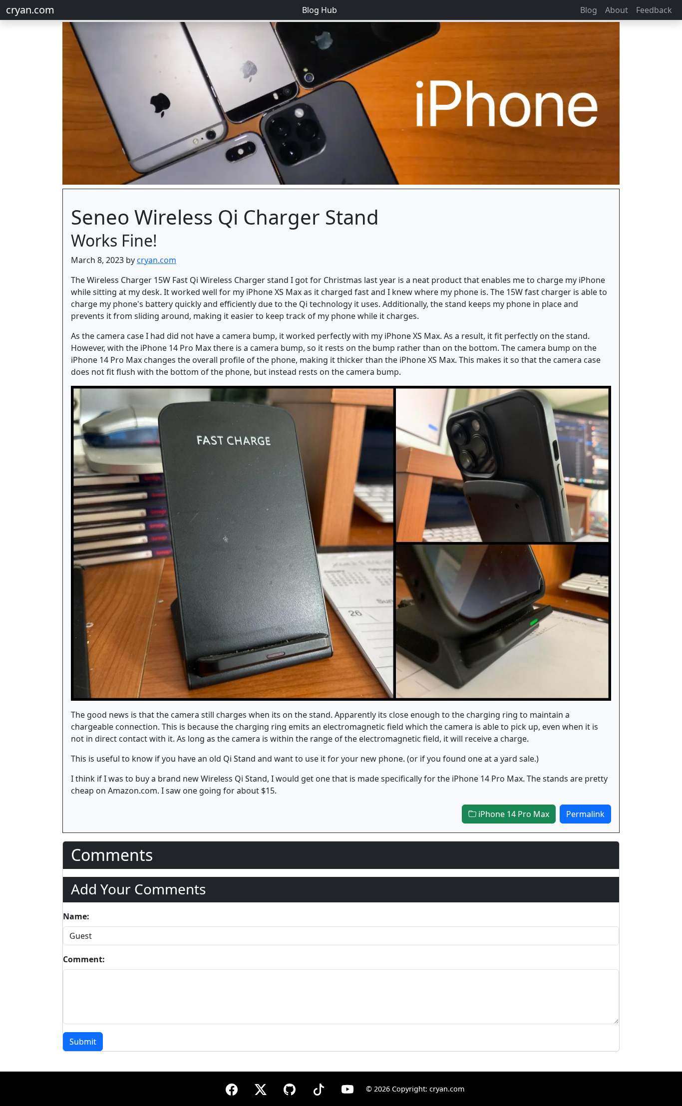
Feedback (654, 9)
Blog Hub (319, 9)
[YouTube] (347, 1088)
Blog (588, 9)
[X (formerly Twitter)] (261, 1088)
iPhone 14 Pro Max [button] (512, 814)
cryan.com (30, 9)
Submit (82, 1041)
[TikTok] (319, 1088)
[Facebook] (232, 1088)
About (616, 9)
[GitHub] (290, 1088)
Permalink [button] (585, 814)
